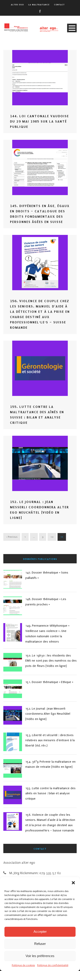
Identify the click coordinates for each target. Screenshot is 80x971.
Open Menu (72, 28)
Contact (59, 4)
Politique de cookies (23, 965)
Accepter (40, 931)
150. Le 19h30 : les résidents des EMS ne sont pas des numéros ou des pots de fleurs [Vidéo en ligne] (51, 661)
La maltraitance (39, 4)
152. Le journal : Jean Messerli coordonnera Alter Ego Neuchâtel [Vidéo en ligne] (47, 714)
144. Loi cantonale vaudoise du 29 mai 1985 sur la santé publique (39, 121)
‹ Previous (11, 536)
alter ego (17, 4)
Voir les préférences (40, 956)
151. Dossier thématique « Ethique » (49, 682)
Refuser (40, 944)
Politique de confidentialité (52, 965)
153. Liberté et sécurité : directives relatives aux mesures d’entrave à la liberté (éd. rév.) (50, 740)
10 (51, 536)
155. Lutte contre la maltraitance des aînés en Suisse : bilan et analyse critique (50, 793)
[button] (73, 883)
